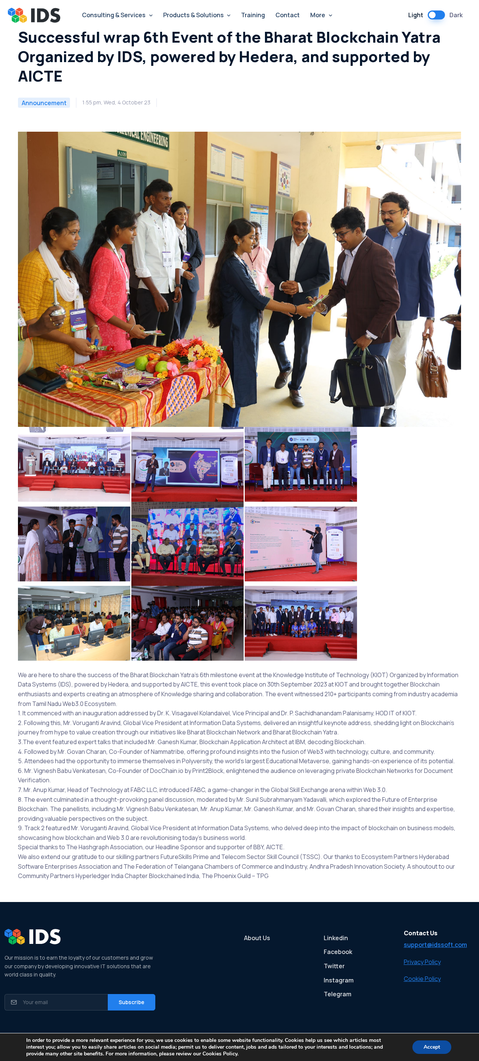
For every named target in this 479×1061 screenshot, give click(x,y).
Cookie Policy (422, 979)
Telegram (337, 994)
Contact (287, 15)
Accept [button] (432, 1047)
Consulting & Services (114, 15)
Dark (456, 15)
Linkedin (336, 938)
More (317, 15)
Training (253, 15)
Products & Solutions (193, 15)
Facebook (338, 952)
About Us (257, 938)
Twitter (334, 966)
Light (415, 15)
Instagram (339, 980)
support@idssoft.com (435, 945)
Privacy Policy (422, 962)
